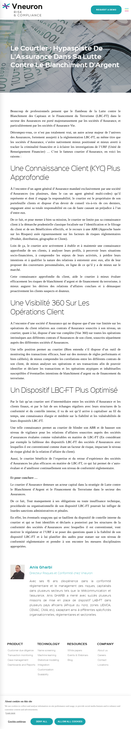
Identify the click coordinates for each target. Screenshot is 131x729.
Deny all (41, 721)
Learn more (10, 713)
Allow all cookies (70, 721)
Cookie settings (17, 721)
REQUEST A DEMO (106, 10)
